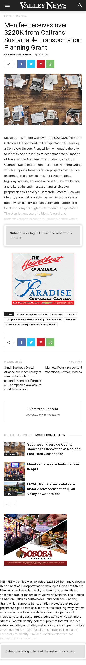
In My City (10, 494)
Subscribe (17, 233)
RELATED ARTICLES (17, 435)
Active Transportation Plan (32, 314)
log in (34, 233)
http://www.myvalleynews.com (43, 414)
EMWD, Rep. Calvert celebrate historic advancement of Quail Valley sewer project (51, 489)
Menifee (71, 319)
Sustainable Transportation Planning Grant (31, 324)
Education (10, 479)
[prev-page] (6, 504)
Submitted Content (19, 54)
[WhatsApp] (50, 64)
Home (7, 15)
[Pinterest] (41, 64)
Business (20, 15)
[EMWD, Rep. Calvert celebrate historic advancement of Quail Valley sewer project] (14, 489)
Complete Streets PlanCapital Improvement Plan (34, 319)
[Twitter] (31, 64)
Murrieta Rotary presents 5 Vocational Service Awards (63, 370)
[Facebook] (21, 64)
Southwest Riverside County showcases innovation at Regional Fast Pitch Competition (54, 449)
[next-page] (13, 504)
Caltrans (72, 314)
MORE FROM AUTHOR (50, 435)
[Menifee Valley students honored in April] (14, 471)
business (57, 314)
